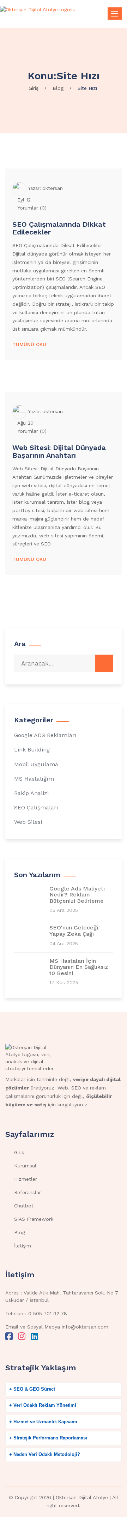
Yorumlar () (32, 208)
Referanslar (27, 1192)
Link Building (32, 749)
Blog (19, 1232)
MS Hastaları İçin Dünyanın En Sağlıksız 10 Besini (78, 967)
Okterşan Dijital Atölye (82, 1497)
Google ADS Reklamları (45, 735)
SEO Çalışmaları (36, 807)
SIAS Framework (33, 1219)
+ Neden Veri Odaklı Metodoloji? (44, 1454)
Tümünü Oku (29, 344)
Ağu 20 (25, 423)
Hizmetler (25, 1179)
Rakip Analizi (31, 793)
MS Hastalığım (34, 778)
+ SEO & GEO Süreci (32, 1389)
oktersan (52, 188)
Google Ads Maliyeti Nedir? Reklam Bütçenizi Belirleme (77, 895)
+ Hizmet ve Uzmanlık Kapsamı (43, 1421)
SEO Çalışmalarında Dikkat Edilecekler (59, 228)
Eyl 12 (24, 200)
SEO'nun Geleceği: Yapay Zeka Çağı (74, 931)
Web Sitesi (28, 822)
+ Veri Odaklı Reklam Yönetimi (42, 1405)
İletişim (22, 1245)
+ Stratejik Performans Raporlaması (48, 1437)
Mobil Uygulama (36, 764)
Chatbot (24, 1205)
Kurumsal (25, 1165)
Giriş (19, 1152)
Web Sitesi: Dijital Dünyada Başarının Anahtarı (59, 451)
